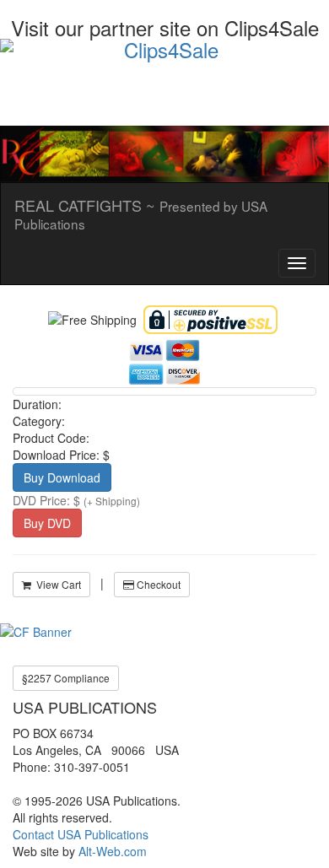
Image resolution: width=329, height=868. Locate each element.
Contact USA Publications (80, 834)
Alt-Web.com (112, 851)
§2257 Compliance (66, 678)
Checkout (157, 584)
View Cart (56, 584)
